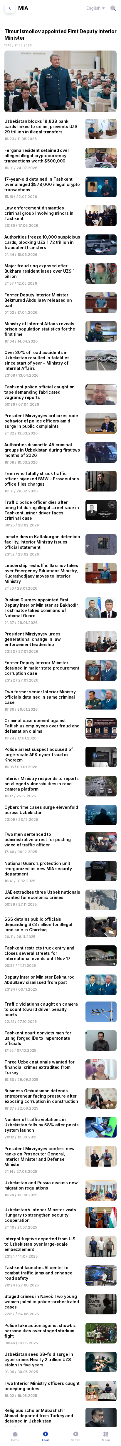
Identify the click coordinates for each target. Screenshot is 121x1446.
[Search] (113, 8)
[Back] (10, 8)
